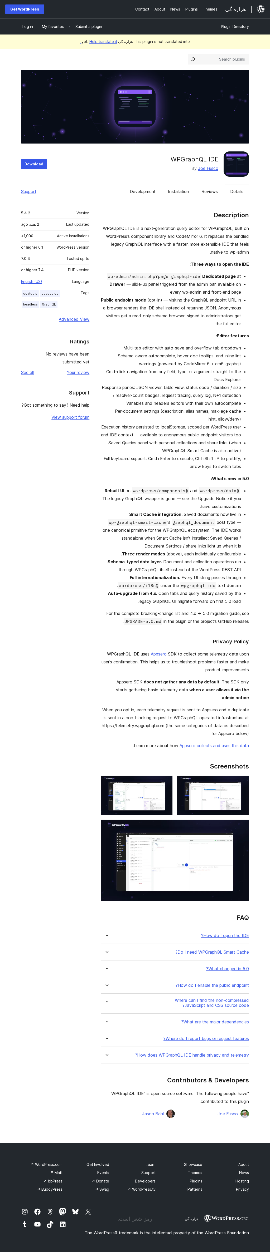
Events (103, 1172)
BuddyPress (49, 1189)
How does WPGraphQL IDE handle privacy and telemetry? (192, 1055)
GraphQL (49, 304)
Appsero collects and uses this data (214, 745)
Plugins (196, 1181)
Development (143, 191)
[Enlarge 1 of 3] (241, 782)
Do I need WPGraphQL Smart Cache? (212, 952)
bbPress (53, 1181)
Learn (151, 1164)
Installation (178, 191)
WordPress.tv (142, 1189)
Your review (78, 372)
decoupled (50, 293)
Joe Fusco (208, 168)
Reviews (209, 191)
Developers (145, 1181)
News (244, 1172)
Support (28, 191)
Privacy (242, 1189)
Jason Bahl (153, 1113)
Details (236, 191)
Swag (102, 1189)
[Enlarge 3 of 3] (241, 826)
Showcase (193, 1164)
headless (30, 304)
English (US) (31, 281)
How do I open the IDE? (225, 935)
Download (34, 164)
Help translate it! (98, 41)
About (243, 1164)
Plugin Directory (235, 26)
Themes (195, 1172)
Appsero (159, 654)
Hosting (242, 1181)
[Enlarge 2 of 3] (165, 782)
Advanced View (74, 319)
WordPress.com (46, 1164)
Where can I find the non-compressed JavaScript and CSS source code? (212, 1003)
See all (27, 372)
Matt (56, 1172)
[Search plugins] (193, 59)
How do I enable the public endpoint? (212, 985)
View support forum (70, 417)
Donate (100, 1181)
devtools (30, 293)
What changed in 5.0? (227, 968)
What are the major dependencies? (215, 1021)
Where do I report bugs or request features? (206, 1038)
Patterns (194, 1189)
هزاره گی (192, 1219)
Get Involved (97, 1164)
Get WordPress (24, 9)
